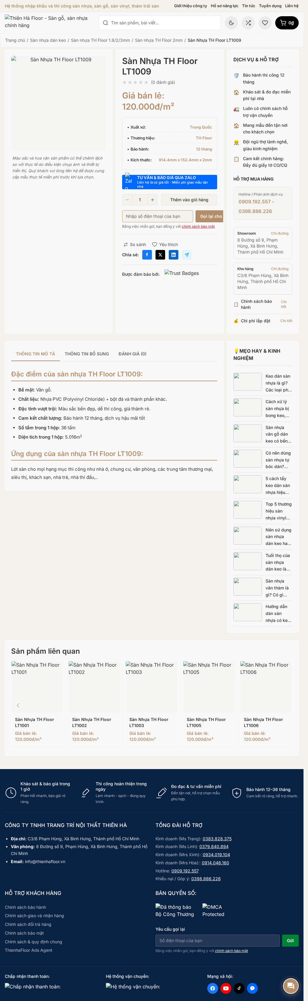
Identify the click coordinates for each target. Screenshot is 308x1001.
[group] (114, 354)
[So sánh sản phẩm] (248, 22)
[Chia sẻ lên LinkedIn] (173, 255)
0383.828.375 (217, 838)
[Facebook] (212, 988)
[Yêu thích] (265, 22)
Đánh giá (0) (132, 353)
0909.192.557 (255, 202)
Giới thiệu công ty (190, 5)
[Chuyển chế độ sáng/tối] (231, 22)
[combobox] (164, 22)
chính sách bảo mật (198, 226)
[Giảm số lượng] (127, 199)
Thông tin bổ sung (87, 353)
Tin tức (248, 5)
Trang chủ (15, 40)
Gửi (290, 940)
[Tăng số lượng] (152, 199)
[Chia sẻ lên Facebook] (147, 255)
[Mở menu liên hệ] (291, 986)
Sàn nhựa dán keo (48, 40)
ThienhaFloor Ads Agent (28, 950)
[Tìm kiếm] (106, 23)
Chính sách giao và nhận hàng (34, 915)
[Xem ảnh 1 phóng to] (58, 103)
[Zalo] (252, 988)
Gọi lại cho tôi (214, 216)
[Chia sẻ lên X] (160, 255)
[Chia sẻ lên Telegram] (187, 255)
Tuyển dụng (270, 5)
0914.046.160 (215, 862)
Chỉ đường (279, 233)
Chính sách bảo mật (24, 933)
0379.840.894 (214, 846)
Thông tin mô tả (35, 353)
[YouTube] (225, 988)
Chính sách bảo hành (25, 907)
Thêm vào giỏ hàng (189, 199)
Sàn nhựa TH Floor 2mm (159, 40)
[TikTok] (239, 988)
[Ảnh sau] (285, 705)
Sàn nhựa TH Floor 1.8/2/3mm (100, 40)
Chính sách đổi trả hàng (28, 924)
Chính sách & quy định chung (33, 941)
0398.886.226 (255, 211)
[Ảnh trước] (18, 705)
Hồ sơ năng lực (225, 5)
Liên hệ (292, 5)
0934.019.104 (216, 854)
